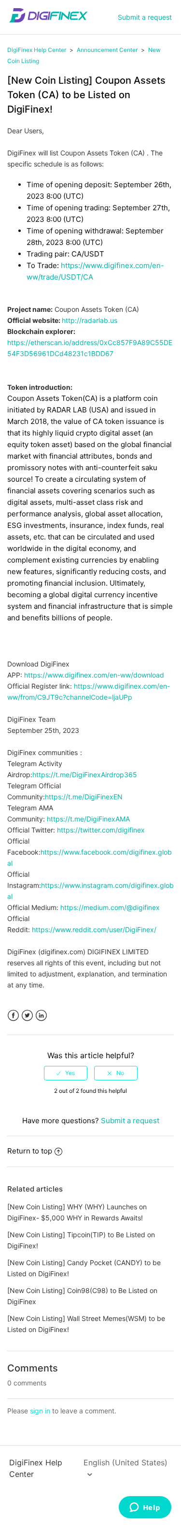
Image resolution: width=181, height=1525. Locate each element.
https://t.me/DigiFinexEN (84, 797)
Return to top (29, 1150)
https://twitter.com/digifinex (101, 830)
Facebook (13, 1016)
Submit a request (145, 17)
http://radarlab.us (89, 320)
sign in (40, 1411)
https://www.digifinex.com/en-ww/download (94, 675)
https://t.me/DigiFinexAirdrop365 (84, 774)
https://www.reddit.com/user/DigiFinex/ (94, 929)
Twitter (27, 1016)
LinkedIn (41, 1016)
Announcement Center (107, 49)
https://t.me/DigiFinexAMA (88, 819)
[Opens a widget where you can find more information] (144, 1508)
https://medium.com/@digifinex (110, 907)
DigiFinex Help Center (36, 49)
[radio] (65, 1073)
